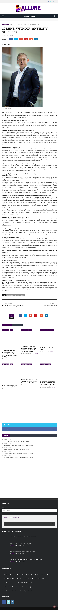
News (11, 329)
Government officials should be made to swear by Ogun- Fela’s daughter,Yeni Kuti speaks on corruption (48, 383)
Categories (4, 507)
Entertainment (50, 329)
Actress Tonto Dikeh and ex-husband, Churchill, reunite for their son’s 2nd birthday (29, 381)
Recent (4, 531)
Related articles (7, 325)
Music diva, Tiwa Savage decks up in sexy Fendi (9, 386)
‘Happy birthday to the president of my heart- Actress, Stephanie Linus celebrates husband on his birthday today (9, 354)
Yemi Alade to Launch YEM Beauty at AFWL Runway (14, 18)
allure (13, 561)
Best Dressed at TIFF (50, 306)
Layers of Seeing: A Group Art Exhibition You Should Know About (26, 559)
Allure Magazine (6, 24)
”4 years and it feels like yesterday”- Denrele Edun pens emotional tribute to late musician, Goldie (28, 349)
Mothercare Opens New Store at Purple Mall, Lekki (22, 551)
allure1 (16, 358)
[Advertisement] (29, 410)
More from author (17, 325)
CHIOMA (13, 537)
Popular (10, 531)
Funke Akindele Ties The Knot (47, 348)
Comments (18, 531)
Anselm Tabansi (10, 295)
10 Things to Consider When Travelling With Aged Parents (16, 20)
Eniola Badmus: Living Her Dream (13, 306)
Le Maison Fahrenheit (19, 295)
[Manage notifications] (54, 607)
